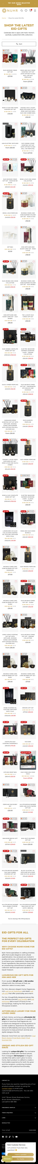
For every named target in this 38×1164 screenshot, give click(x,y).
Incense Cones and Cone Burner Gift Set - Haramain (10, 568)
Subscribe (32, 1130)
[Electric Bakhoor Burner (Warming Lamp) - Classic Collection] (28, 483)
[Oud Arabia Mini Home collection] (10, 269)
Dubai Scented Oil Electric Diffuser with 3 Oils (10, 709)
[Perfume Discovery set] (10, 792)
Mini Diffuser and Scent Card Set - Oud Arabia (10, 316)
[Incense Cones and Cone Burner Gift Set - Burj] (10, 661)
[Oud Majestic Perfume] (28, 408)
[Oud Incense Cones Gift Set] (10, 58)
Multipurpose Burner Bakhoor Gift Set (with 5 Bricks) (28, 906)
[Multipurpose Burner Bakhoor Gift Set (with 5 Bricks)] (28, 892)
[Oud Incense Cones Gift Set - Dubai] (28, 588)
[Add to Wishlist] (15, 50)
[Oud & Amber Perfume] (10, 372)
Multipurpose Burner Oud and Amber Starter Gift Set (10, 872)
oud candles (22, 999)
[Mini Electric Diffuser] (10, 131)
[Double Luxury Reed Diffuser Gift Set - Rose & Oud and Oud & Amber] (10, 447)
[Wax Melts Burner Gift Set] (28, 826)
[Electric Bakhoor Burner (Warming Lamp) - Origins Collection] (28, 336)
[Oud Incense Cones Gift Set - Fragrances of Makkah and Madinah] (28, 372)
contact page (7, 1088)
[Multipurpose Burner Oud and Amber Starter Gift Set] (10, 858)
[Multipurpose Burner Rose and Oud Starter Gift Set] (28, 792)
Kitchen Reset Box (10, 772)
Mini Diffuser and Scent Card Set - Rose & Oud (28, 248)
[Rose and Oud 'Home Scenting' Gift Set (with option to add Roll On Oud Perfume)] (28, 58)
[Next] (35, 3)
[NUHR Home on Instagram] (6, 1137)
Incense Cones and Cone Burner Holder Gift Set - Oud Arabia (28, 282)
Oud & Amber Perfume (10, 384)
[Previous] (3, 3)
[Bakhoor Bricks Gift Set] (10, 826)
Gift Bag (10, 247)
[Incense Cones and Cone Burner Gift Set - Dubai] (10, 588)
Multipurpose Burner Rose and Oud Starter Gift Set (28, 806)
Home (4, 18)
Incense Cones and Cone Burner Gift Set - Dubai (10, 602)
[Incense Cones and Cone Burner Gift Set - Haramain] (10, 554)
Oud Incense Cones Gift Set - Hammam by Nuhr (10, 180)
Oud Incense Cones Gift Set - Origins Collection (28, 636)
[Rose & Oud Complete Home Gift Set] (10, 483)
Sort (20, 44)
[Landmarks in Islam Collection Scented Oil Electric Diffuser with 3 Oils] (10, 519)
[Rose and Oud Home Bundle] (28, 519)
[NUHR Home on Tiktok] (10, 1137)
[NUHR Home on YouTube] (16, 1137)
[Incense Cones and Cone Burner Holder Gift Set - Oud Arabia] (28, 269)
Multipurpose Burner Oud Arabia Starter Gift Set (10, 906)
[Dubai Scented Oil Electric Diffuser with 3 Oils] (10, 695)
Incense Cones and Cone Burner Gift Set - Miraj (28, 675)
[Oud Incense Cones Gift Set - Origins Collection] (28, 622)
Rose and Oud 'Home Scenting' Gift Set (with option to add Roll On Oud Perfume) (27, 74)
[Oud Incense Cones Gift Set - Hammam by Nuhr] (10, 167)
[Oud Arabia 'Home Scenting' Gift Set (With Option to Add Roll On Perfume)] (28, 131)
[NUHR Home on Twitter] (13, 1137)
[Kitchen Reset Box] (10, 760)
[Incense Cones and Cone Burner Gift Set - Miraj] (28, 661)
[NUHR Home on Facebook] (3, 1137)
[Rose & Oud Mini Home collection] (28, 167)
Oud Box (28, 741)
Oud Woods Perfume (28, 566)
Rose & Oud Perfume (10, 213)
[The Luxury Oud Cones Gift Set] (28, 302)
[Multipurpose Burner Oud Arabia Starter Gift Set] (10, 892)
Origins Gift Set (27, 708)
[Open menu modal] (35, 10)
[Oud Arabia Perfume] (28, 447)
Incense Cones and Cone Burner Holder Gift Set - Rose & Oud (28, 214)
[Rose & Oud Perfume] (10, 201)
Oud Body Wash (19, 1038)
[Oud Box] (28, 729)
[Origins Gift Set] (28, 695)
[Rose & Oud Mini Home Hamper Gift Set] (10, 95)
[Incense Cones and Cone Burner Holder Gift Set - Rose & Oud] (28, 201)
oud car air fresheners (13, 991)
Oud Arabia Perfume (27, 459)
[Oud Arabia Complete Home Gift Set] (10, 336)
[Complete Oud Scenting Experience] (10, 729)
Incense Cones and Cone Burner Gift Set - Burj (10, 675)
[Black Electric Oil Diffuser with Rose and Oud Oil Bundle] (28, 858)
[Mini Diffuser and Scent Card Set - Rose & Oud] (28, 235)
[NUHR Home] (10, 10)
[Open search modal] (21, 10)
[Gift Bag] (10, 235)
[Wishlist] (26, 10)
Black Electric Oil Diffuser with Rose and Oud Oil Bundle (27, 872)
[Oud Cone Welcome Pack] (28, 760)
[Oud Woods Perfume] (28, 554)
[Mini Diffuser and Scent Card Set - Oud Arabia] (10, 302)
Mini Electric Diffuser (10, 143)
